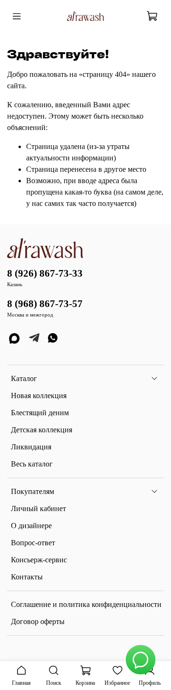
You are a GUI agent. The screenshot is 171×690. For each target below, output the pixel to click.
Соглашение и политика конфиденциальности (86, 604)
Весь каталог (32, 464)
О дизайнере (31, 526)
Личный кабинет (38, 508)
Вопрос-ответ (33, 543)
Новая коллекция (38, 396)
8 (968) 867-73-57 (45, 303)
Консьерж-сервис (39, 560)
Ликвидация (31, 447)
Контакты (27, 577)
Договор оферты (38, 621)
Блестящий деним (40, 413)
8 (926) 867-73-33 (45, 273)
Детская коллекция (41, 430)
